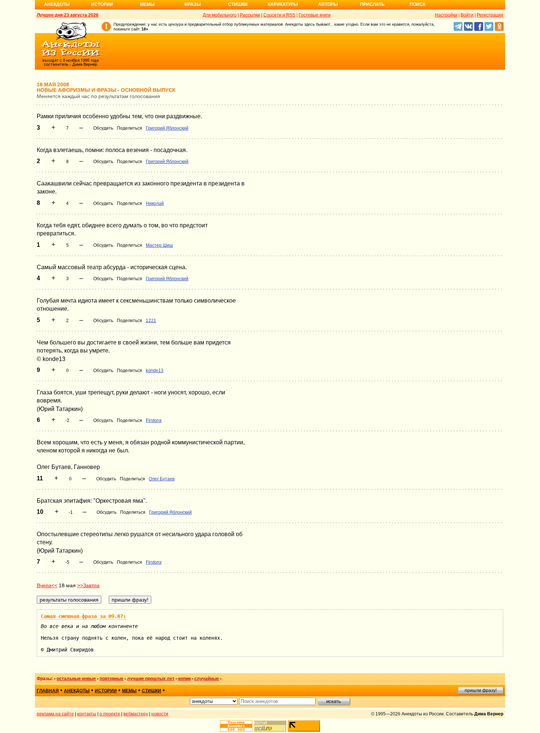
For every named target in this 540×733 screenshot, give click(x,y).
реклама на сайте (55, 713)
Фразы (192, 4)
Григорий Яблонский (167, 128)
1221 (151, 320)
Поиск (417, 4)
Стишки (238, 4)
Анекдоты (57, 4)
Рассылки (250, 15)
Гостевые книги (315, 15)
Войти (467, 15)
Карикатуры (283, 4)
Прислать (372, 4)
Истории (102, 4)
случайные (206, 678)
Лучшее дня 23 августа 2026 (67, 15)
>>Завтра (88, 585)
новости (159, 713)
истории (106, 690)
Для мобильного (220, 15)
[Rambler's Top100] (236, 726)
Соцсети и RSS (279, 15)
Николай (155, 203)
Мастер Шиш (159, 245)
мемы (129, 690)
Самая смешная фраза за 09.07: (83, 616)
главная (48, 690)
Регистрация (490, 15)
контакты (86, 713)
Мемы (147, 4)
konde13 (154, 370)
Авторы (328, 4)
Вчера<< (47, 585)
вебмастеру (135, 713)
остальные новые (76, 678)
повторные (111, 678)
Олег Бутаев (161, 478)
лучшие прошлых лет (150, 678)
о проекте (110, 713)
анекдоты (77, 690)
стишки (151, 690)
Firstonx (154, 420)
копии (184, 678)
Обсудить (103, 128)
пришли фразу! (481, 690)
